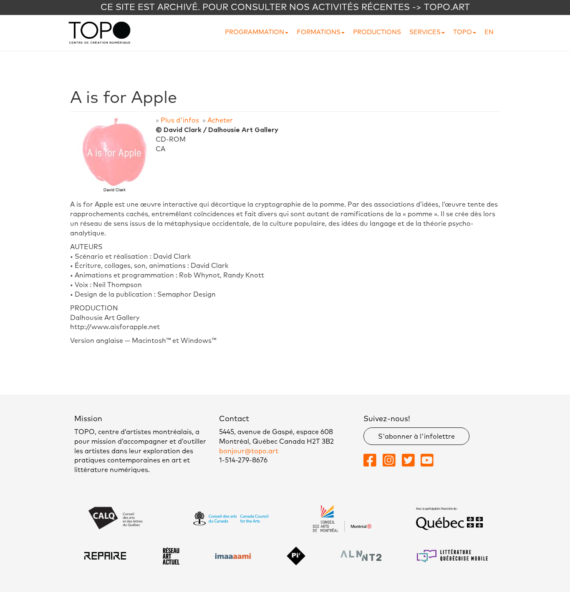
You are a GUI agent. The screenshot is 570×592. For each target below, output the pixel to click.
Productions (377, 32)
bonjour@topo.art (248, 451)
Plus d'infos (180, 120)
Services (425, 32)
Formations (318, 32)
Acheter (220, 120)
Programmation (254, 32)
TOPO (462, 32)
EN (489, 32)
